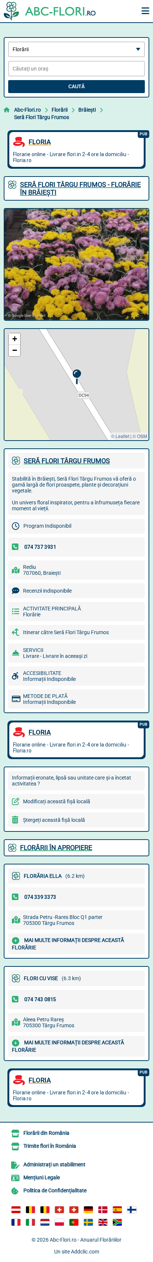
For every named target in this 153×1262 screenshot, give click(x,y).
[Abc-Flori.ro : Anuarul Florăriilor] (50, 11)
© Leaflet (120, 436)
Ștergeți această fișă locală (54, 820)
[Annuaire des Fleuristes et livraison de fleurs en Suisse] (74, 1209)
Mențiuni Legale (41, 1177)
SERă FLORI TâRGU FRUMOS (67, 461)
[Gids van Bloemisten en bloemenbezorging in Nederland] (45, 1222)
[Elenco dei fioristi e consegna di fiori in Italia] (30, 1222)
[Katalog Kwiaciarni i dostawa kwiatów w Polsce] (59, 1222)
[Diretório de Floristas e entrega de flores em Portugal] (74, 1222)
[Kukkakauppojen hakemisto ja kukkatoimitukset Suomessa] (132, 1209)
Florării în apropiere (56, 847)
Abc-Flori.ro (27, 110)
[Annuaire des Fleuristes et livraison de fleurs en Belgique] (30, 1209)
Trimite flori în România (49, 1146)
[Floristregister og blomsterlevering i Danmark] (103, 1209)
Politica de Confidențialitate (55, 1190)
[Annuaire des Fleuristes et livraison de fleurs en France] (16, 1222)
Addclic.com (85, 1252)
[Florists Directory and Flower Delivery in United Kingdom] (103, 1222)
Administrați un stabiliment (54, 1164)
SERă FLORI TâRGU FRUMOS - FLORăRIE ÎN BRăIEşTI (80, 188)
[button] (76, 377)
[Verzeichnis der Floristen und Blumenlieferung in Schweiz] (59, 1209)
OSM (142, 436)
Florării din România (46, 1133)
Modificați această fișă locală (56, 801)
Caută (76, 86)
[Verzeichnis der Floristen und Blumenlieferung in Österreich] (16, 1209)
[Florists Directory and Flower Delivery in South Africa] (117, 1222)
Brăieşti (87, 110)
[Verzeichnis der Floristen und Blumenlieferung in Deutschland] (88, 1209)
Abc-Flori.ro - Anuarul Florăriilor (85, 1240)
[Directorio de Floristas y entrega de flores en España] (117, 1209)
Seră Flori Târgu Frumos (41, 117)
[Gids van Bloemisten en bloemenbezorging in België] (45, 1209)
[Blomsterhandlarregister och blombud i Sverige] (88, 1222)
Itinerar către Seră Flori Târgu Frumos (66, 632)
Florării (60, 110)
